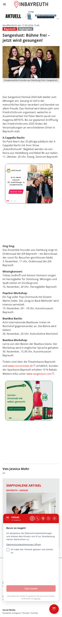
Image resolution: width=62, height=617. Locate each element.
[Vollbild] (48, 518)
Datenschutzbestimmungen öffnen (23, 544)
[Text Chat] (32, 518)
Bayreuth (10, 29)
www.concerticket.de (20, 366)
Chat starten (31, 588)
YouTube (34, 613)
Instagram (16, 613)
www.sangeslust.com (39, 374)
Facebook (7, 613)
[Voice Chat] (37, 518)
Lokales (23, 490)
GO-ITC (37, 598)
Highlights (25, 29)
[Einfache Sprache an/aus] (43, 518)
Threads (25, 613)
